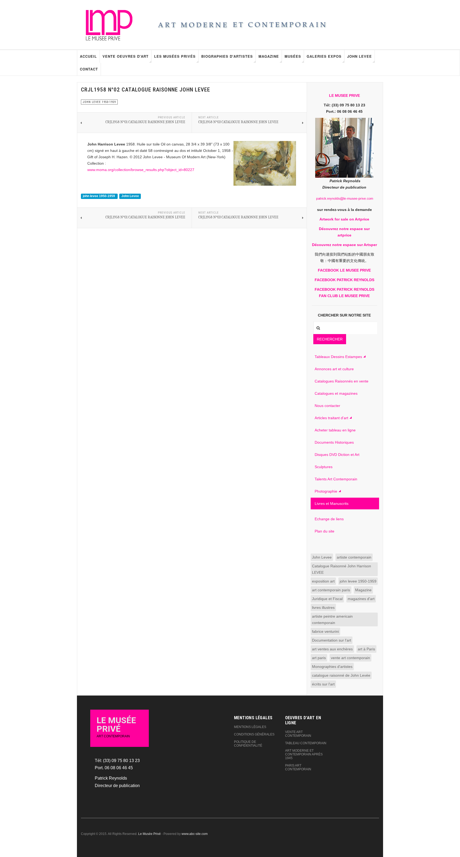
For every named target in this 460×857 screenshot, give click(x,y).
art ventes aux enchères (332, 649)
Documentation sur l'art (331, 640)
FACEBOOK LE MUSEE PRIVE (344, 270)
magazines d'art (361, 599)
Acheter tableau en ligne (335, 430)
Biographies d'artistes (227, 56)
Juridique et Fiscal (327, 599)
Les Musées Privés (175, 56)
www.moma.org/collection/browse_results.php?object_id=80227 (140, 170)
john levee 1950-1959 (99, 196)
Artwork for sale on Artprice (344, 219)
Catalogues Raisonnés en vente (341, 381)
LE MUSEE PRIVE (344, 95)
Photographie (326, 491)
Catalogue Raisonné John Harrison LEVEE (341, 569)
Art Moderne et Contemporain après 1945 (304, 754)
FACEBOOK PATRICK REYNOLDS (344, 280)
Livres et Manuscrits (331, 503)
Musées (293, 56)
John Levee (359, 56)
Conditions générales (254, 734)
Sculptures (323, 467)
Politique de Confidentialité (248, 743)
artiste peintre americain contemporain (332, 619)
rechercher (330, 339)
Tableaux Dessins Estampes (338, 357)
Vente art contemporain (298, 734)
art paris (319, 658)
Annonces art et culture (334, 369)
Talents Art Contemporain (336, 479)
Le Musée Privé (149, 834)
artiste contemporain (354, 557)
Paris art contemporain (298, 767)
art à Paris (366, 649)
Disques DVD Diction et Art (337, 454)
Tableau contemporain (305, 743)
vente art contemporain (350, 658)
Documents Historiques (334, 442)
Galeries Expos (324, 56)
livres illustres (323, 607)
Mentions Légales (250, 727)
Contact (89, 69)
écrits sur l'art (323, 684)
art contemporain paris (331, 590)
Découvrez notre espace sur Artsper (344, 245)
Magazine (268, 56)
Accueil (88, 56)
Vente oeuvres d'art (125, 56)
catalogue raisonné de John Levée (341, 675)
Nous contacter (327, 405)
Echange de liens (329, 519)
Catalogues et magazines (336, 393)
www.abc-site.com (195, 834)
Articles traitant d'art (331, 418)
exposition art (323, 581)
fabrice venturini (325, 631)
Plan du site (324, 531)
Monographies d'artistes (332, 666)
